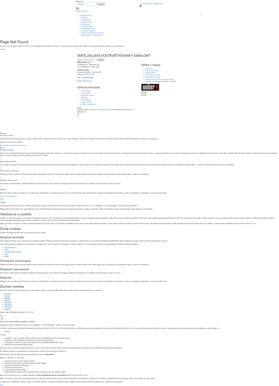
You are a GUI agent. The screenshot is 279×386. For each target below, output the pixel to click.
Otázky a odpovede (88, 104)
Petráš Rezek (29, 312)
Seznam (7, 300)
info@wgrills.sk (158, 3)
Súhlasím (14, 196)
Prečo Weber (86, 91)
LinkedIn (7, 298)
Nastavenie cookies (104, 109)
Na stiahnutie (86, 100)
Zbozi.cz (7, 309)
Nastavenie (23, 145)
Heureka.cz (8, 307)
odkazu (85, 375)
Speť (1, 315)
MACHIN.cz (131, 109)
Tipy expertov (86, 93)
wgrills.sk (93, 109)
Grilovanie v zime (88, 95)
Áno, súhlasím (5, 145)
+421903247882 (146, 3)
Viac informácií (5, 196)
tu (213, 223)
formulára (253, 223)
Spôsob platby (150, 73)
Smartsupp (8, 304)
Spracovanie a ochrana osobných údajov (159, 79)
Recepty (84, 97)
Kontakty (148, 68)
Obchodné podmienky (153, 75)
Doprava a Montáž (151, 70)
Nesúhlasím (14, 145)
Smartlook (7, 302)
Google (6, 296)
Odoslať (100, 60)
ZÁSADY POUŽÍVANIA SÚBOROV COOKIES (160, 81)
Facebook (7, 293)
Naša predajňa (87, 102)
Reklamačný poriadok (152, 77)
